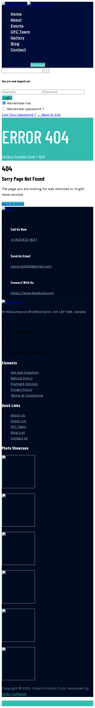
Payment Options (24, 384)
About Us (18, 415)
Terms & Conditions (27, 395)
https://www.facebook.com (32, 293)
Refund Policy (21, 378)
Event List (18, 421)
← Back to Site (49, 115)
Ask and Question (24, 372)
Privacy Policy (21, 390)
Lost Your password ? (19, 115)
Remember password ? (25, 109)
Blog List (18, 432)
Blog (15, 43)
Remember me (19, 103)
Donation (37, 65)
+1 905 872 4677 (24, 239)
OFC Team (20, 31)
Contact (18, 49)
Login (7, 97)
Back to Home (13, 204)
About (16, 19)
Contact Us (19, 438)
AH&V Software (14, 694)
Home (16, 13)
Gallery (17, 37)
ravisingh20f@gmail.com (31, 266)
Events (17, 25)
